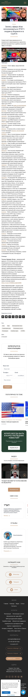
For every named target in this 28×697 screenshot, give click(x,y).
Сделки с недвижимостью (14, 626)
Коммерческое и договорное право (14, 623)
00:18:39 (3, 105)
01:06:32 (3, 241)
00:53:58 (4, 177)
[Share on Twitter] (6, 316)
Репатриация (5, 331)
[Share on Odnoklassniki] (23, 316)
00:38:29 (4, 134)
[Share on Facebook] (2, 316)
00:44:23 (4, 143)
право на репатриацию (19, 105)
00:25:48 (4, 120)
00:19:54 (3, 111)
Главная (6, 603)
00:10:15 (3, 87)
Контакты (14, 606)
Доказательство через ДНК (14, 616)
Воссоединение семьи (17, 325)
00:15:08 (3, 94)
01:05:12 (3, 233)
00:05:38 (4, 75)
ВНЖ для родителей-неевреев (14, 619)
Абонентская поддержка (6, 419)
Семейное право (14, 331)
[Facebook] (15, 677)
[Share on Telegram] (9, 316)
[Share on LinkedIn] (16, 316)
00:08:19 (3, 80)
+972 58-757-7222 (14, 641)
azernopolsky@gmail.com (14, 639)
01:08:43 (3, 244)
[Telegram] (6, 677)
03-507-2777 (14, 644)
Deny (15, 692)
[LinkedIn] (18, 677)
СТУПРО (23, 331)
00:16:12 (3, 98)
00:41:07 (3, 140)
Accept (6, 692)
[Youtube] (21, 677)
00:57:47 (3, 199)
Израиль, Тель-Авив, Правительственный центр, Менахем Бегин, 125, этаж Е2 (14, 670)
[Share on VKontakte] (20, 316)
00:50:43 (4, 165)
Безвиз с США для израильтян (10, 422)
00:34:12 (3, 129)
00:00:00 (4, 66)
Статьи (14, 24)
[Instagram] (12, 677)
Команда (12, 603)
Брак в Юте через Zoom (14, 631)
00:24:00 (4, 116)
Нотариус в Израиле (7, 628)
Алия (3, 325)
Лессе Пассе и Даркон (20, 628)
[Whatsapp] (9, 677)
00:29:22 (4, 123)
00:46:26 (4, 150)
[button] (18, 681)
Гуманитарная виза (6, 328)
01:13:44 (3, 250)
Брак (8, 325)
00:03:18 (3, 69)
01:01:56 (3, 212)
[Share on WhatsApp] (13, 316)
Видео (17, 603)
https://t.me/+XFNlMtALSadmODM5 (11, 283)
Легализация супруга (18, 328)
